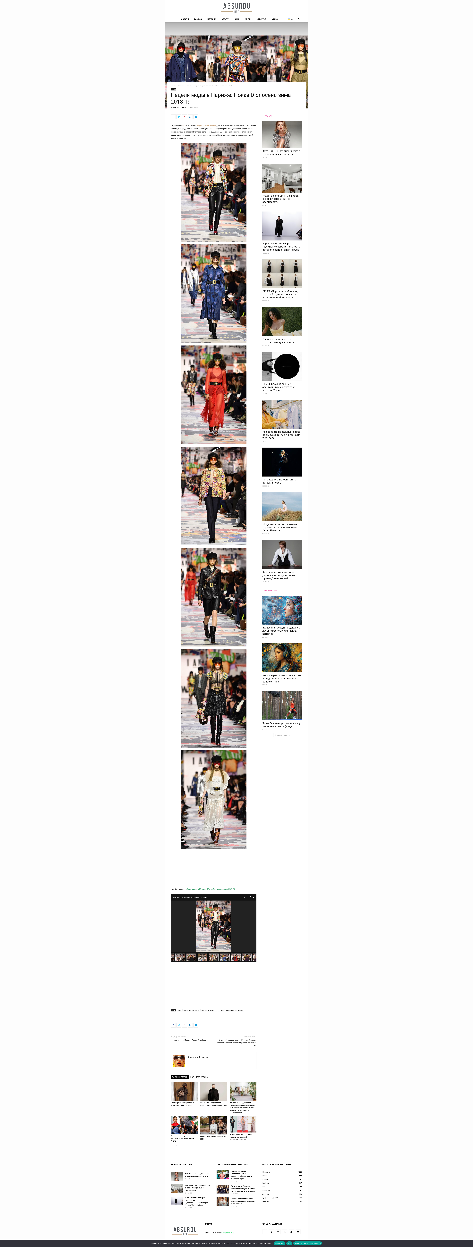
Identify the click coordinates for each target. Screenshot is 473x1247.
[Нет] (470, 1243)
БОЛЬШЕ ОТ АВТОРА (199, 1077)
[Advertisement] (213, 869)
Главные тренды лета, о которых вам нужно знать (278, 341)
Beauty (224, 19)
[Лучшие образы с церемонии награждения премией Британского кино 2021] (243, 1124)
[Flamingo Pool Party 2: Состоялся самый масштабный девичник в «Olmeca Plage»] (223, 1174)
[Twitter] (291, 1231)
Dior (179, 1010)
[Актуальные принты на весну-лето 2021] (213, 1125)
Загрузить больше (281, 735)
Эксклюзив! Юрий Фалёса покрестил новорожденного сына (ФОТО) (243, 1201)
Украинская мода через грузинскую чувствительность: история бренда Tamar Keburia (281, 246)
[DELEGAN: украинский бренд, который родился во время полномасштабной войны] (282, 273)
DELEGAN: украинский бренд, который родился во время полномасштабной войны (280, 294)
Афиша (274, 19)
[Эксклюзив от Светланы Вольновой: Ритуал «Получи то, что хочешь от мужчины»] (223, 1189)
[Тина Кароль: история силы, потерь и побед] (282, 462)
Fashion (198, 19)
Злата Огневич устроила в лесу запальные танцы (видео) (281, 725)
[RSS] (284, 1231)
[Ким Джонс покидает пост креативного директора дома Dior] (213, 1091)
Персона (211, 19)
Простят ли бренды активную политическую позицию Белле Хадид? (182, 1138)
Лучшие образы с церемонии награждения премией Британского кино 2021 (241, 1137)
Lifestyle (261, 19)
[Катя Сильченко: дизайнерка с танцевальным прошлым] (282, 134)
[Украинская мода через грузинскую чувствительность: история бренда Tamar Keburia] (282, 226)
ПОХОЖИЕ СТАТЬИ (179, 1077)
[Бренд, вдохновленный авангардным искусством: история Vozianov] (282, 366)
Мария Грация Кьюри (191, 1010)
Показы (188, 86)
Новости (184, 19)
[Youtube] (298, 1231)
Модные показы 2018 (209, 1010)
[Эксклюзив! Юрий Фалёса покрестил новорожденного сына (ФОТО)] (223, 1201)
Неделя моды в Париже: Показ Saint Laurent (190, 1040)
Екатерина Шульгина (181, 107)
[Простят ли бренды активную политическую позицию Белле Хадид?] (184, 1125)
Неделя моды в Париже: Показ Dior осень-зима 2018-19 (210, 889)
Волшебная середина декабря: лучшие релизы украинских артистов (281, 630)
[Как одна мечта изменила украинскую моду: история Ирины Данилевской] (282, 554)
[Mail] (278, 1231)
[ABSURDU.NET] (236, 8)
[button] (299, 19)
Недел (221, 1010)
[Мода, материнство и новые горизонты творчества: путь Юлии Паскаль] (282, 506)
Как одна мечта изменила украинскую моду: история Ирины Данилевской (278, 575)
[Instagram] (271, 1231)
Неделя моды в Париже (234, 1010)
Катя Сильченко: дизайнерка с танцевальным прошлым (281, 153)
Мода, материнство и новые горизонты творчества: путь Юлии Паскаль (279, 527)
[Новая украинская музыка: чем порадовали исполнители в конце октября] (282, 657)
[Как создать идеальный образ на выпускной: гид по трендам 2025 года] (282, 414)
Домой (173, 86)
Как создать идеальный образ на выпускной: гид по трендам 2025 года (281, 434)
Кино (236, 19)
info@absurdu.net (228, 1233)
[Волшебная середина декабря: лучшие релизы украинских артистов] (282, 610)
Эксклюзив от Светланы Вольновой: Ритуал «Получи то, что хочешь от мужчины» (243, 1188)
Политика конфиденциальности (308, 1243)
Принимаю (279, 1243)
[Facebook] (264, 1231)
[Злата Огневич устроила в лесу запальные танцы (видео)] (282, 705)
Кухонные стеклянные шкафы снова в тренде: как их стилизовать (280, 198)
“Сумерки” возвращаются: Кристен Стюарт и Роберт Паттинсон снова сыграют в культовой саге (236, 1042)
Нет (289, 1243)
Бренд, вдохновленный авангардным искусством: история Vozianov (278, 387)
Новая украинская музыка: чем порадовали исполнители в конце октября (281, 678)
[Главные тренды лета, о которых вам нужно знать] (282, 321)
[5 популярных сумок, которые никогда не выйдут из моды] (184, 1091)
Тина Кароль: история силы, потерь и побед (279, 481)
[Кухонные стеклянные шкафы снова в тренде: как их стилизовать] (282, 178)
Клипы (248, 19)
